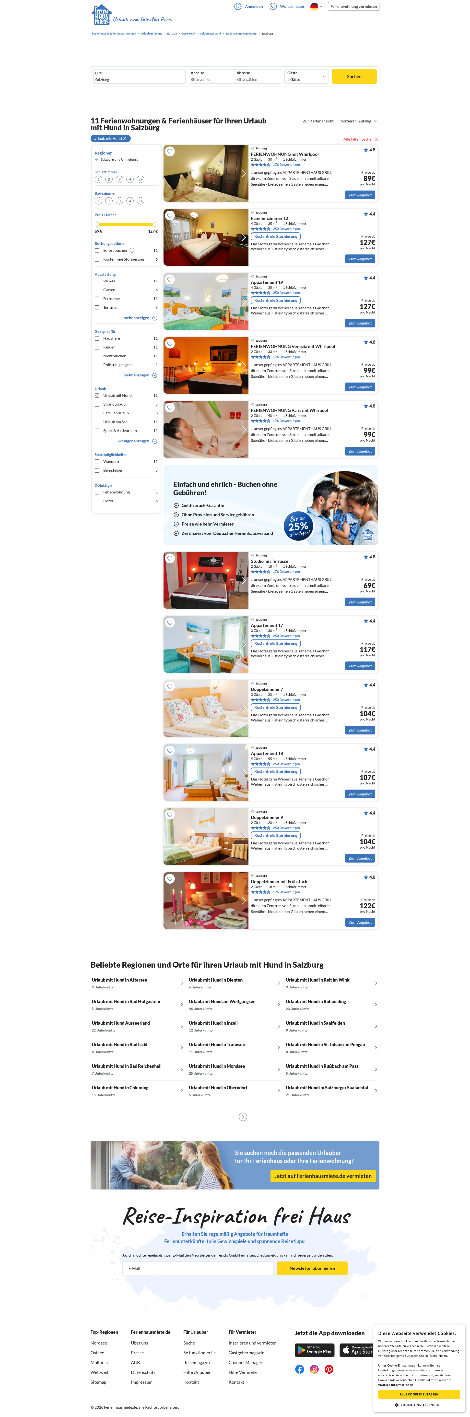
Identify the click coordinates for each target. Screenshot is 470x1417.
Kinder (130, 347)
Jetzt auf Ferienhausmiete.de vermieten (323, 1176)
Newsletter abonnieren (312, 1268)
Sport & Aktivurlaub (130, 430)
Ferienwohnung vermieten (353, 6)
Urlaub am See (130, 421)
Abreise (243, 73)
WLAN (130, 280)
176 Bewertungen (286, 164)
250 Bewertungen (286, 229)
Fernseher (130, 298)
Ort (98, 73)
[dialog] (419, 1368)
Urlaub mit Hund (130, 395)
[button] (419, 1404)
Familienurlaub (130, 412)
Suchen (354, 76)
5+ (140, 179)
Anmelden (254, 6)
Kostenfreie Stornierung (130, 259)
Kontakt (191, 1382)
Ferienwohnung (130, 492)
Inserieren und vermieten (253, 1342)
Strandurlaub (130, 404)
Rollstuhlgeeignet (130, 364)
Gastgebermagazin (246, 1352)
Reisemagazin (196, 1362)
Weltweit (100, 1372)
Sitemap (98, 1382)
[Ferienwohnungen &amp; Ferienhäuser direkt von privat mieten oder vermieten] (131, 19)
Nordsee (99, 1342)
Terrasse (130, 307)
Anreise (197, 73)
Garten (130, 289)
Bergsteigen (130, 470)
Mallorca (99, 1362)
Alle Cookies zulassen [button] (419, 1394)
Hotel (130, 500)
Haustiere (130, 338)
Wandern (130, 461)
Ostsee (97, 1352)
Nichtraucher (130, 355)
